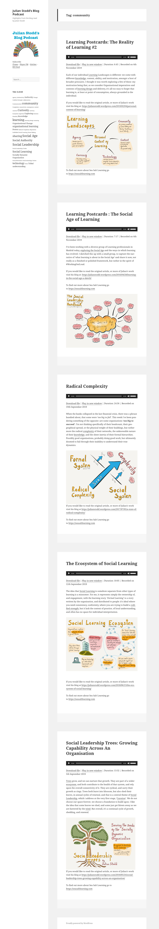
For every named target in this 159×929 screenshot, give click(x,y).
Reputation (33, 129)
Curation (121, 798)
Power (15, 129)
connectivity (22, 107)
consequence (30, 107)
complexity (88, 431)
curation (15, 110)
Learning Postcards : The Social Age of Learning (99, 216)
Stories (34, 160)
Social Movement (17, 160)
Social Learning (22, 151)
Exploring (29, 113)
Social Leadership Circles (20, 148)
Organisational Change (23, 123)
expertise (21, 113)
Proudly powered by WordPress (79, 923)
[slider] (133, 57)
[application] (101, 57)
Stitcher (33, 64)
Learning (93, 74)
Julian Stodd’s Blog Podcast (26, 12)
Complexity (16, 107)
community (30, 103)
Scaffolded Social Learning (20, 132)
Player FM (24, 64)
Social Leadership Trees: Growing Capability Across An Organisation (101, 748)
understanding (19, 166)
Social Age (30, 136)
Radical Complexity (24, 129)
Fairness (36, 113)
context (36, 107)
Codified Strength (18, 100)
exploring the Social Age (92, 250)
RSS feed (16, 67)
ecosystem (71, 784)
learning (18, 120)
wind (88, 808)
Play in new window (92, 64)
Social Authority (22, 140)
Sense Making (32, 132)
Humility (15, 116)
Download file (73, 64)
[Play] (69, 57)
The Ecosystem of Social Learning (101, 563)
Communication (17, 104)
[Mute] (129, 57)
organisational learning (25, 126)
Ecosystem (15, 113)
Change (35, 97)
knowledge (23, 116)
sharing (17, 136)
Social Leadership (26, 144)
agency (14, 97)
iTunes (15, 64)
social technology (27, 160)
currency (31, 110)
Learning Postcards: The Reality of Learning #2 (100, 44)
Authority (28, 97)
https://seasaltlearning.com (82, 173)
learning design (29, 120)
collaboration (26, 100)
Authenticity (20, 97)
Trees (26, 163)
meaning (36, 120)
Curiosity (23, 110)
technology (18, 163)
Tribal (31, 163)
